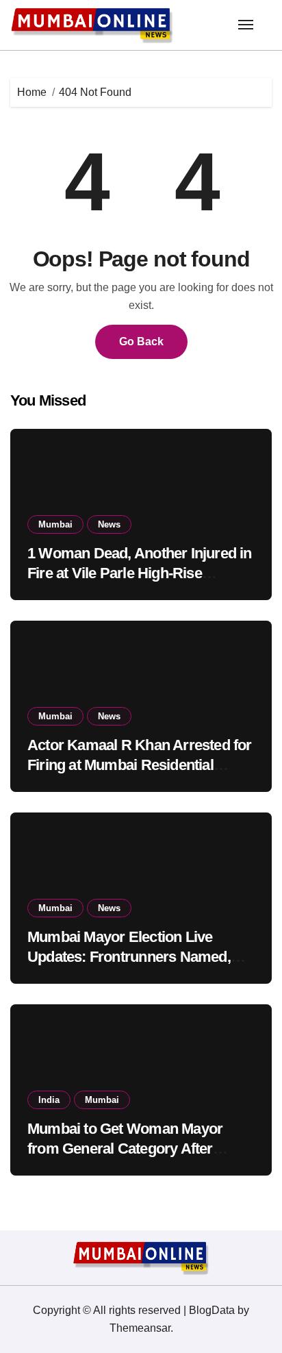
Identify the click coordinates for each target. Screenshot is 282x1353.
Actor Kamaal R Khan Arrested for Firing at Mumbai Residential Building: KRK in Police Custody (139, 764)
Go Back (141, 341)
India (49, 1100)
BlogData (212, 1310)
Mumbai (55, 524)
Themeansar (140, 1328)
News (109, 524)
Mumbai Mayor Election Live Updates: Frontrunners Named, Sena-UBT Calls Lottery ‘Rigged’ (132, 956)
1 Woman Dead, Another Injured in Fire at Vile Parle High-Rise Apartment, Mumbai (139, 573)
